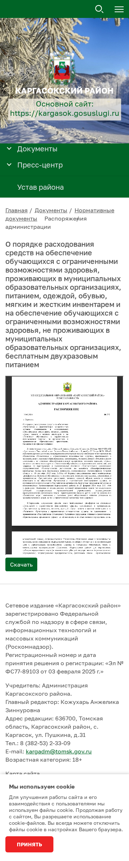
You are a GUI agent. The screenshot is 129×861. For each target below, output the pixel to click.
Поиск (99, 9)
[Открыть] (9, 147)
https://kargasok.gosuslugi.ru (64, 113)
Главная (16, 210)
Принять (29, 844)
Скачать (21, 564)
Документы (51, 210)
